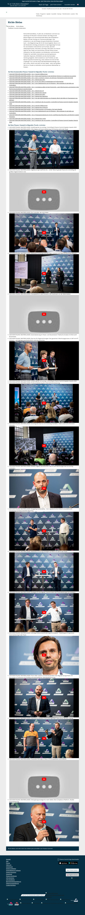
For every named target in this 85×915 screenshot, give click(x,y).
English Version (73, 875)
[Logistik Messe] (65, 900)
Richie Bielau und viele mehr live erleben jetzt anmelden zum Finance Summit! (30, 848)
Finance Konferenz (11, 876)
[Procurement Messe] (10, 904)
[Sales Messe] (35, 903)
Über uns (8, 865)
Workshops (39, 15)
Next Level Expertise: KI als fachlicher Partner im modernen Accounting (42, 76)
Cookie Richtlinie (11, 885)
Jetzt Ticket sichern (72, 870)
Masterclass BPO (27, 94)
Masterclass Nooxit (27, 92)
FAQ (77, 14)
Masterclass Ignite (27, 118)
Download (9, 874)
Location (72, 14)
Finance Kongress (11, 872)
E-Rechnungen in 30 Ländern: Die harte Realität (35, 109)
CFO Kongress (10, 878)
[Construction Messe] (25, 900)
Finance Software (11, 868)
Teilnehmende (66, 14)
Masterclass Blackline (28, 96)
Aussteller (54, 14)
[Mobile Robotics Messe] (74, 900)
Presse (8, 863)
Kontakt (8, 859)
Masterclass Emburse (28, 107)
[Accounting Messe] (13, 900)
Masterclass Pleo (27, 79)
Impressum (9, 867)
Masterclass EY (26, 91)
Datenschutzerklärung (12, 883)
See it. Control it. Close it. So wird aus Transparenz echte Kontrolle (41, 78)
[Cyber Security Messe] (52, 900)
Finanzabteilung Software (13, 870)
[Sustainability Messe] (71, 903)
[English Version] (78, 4)
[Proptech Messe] (16, 904)
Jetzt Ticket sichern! (55, 4)
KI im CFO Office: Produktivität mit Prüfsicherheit (36, 81)
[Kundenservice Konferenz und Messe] (52, 903)
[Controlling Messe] (39, 900)
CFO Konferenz (10, 880)
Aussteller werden (70, 4)
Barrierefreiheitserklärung (13, 881)
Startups (59, 14)
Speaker (48, 14)
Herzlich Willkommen (28, 74)
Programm (43, 14)
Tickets (38, 14)
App (7, 861)
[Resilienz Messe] (25, 903)
